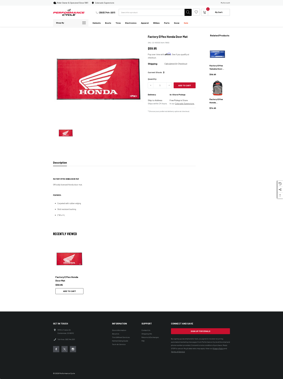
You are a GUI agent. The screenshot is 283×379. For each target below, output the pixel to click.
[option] (70, 269)
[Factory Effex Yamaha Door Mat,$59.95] (217, 54)
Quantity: (152, 79)
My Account (225, 3)
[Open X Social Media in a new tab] (64, 349)
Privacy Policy (218, 348)
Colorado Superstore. (184, 103)
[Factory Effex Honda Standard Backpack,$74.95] (217, 88)
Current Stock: (156, 72)
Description (60, 162)
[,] (69, 259)
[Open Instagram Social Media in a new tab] (73, 349)
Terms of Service (178, 352)
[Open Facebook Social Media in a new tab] (56, 349)
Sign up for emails (200, 331)
